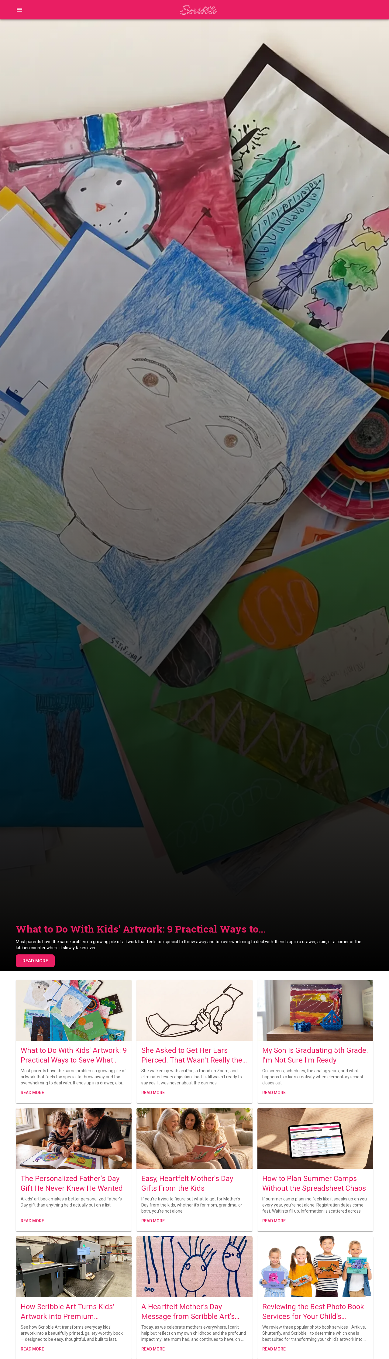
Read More (35, 961)
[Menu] (19, 9)
